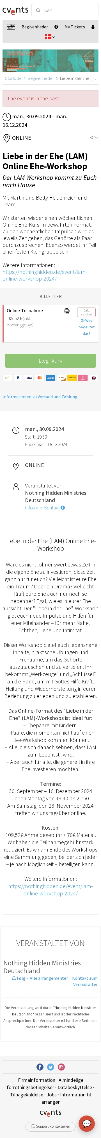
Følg (21, 978)
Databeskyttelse (75, 1087)
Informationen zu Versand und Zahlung (40, 396)
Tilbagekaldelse (26, 1094)
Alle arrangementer (49, 978)
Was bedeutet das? (87, 327)
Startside (13, 78)
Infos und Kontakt (43, 508)
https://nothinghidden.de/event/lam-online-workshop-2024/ (45, 275)
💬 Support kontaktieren (50, 1126)
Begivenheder (41, 78)
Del (95, 137)
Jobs (52, 1094)
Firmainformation (36, 1080)
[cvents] (15, 10)
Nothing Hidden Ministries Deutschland (42, 966)
